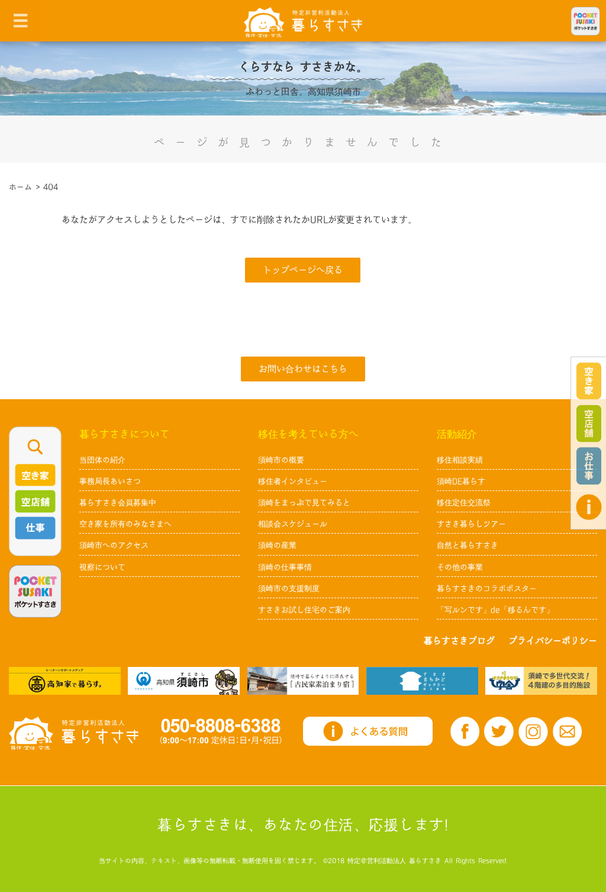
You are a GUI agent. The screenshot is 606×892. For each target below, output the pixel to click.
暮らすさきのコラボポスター (487, 589)
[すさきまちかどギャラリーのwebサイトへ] (422, 680)
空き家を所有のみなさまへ (125, 524)
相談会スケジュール (292, 524)
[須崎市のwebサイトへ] (184, 680)
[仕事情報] (589, 466)
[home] (303, 22)
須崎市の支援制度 (289, 589)
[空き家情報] (589, 381)
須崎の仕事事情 (285, 567)
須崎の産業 (277, 545)
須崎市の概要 (281, 460)
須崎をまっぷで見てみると (304, 503)
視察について (102, 567)
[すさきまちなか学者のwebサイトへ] (541, 680)
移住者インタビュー (292, 481)
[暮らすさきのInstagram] (533, 731)
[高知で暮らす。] (65, 680)
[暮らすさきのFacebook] (465, 731)
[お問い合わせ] (567, 731)
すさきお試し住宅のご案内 (304, 610)
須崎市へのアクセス (114, 545)
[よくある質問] (589, 507)
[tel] (221, 731)
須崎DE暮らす (461, 481)
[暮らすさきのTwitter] (499, 731)
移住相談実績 (460, 460)
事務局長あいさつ (110, 481)
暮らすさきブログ (459, 641)
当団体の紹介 (102, 460)
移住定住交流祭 (464, 503)
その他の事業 (460, 567)
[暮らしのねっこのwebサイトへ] (303, 680)
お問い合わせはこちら (303, 369)
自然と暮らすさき (467, 545)
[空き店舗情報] (589, 423)
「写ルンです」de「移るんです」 (495, 610)
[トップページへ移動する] (73, 733)
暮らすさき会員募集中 (117, 503)
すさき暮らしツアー (471, 524)
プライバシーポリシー (552, 641)
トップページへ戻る (303, 270)
